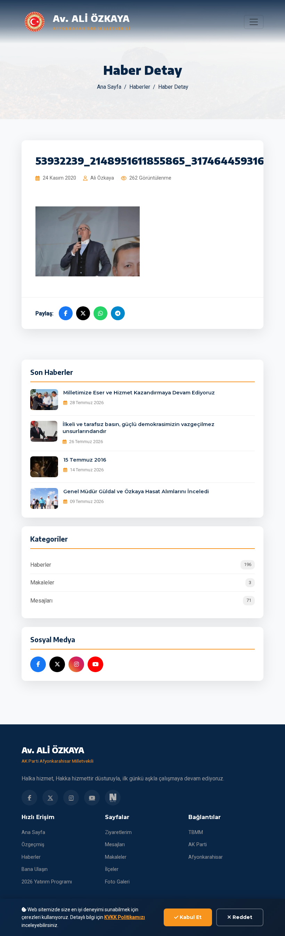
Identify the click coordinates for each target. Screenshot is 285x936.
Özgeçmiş (33, 845)
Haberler (139, 87)
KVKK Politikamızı (124, 917)
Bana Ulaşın (35, 869)
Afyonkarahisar (205, 857)
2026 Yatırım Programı (47, 882)
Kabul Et (190, 917)
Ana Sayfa (109, 87)
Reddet (241, 917)
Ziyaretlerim (118, 832)
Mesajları (140, 600)
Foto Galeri (117, 882)
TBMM (195, 832)
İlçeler (112, 869)
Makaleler (140, 582)
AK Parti (197, 845)
